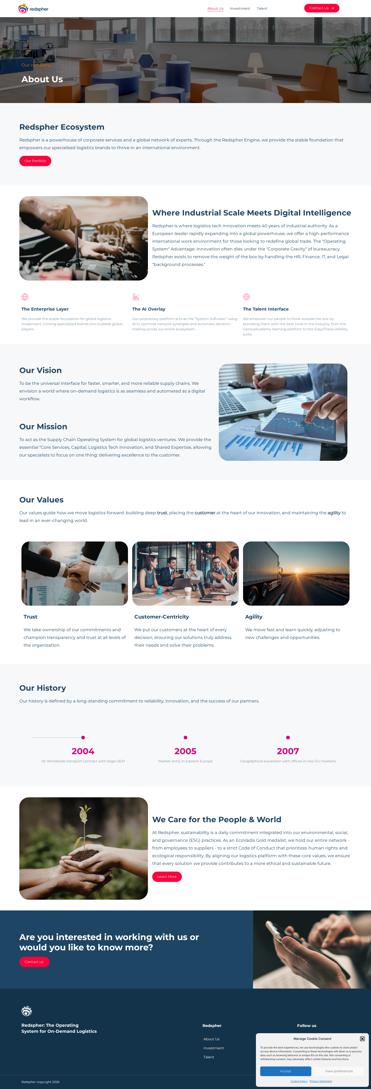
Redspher (212, 1025)
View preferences (339, 1071)
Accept (285, 1071)
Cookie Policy (299, 1081)
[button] (362, 1039)
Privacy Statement (321, 1081)
